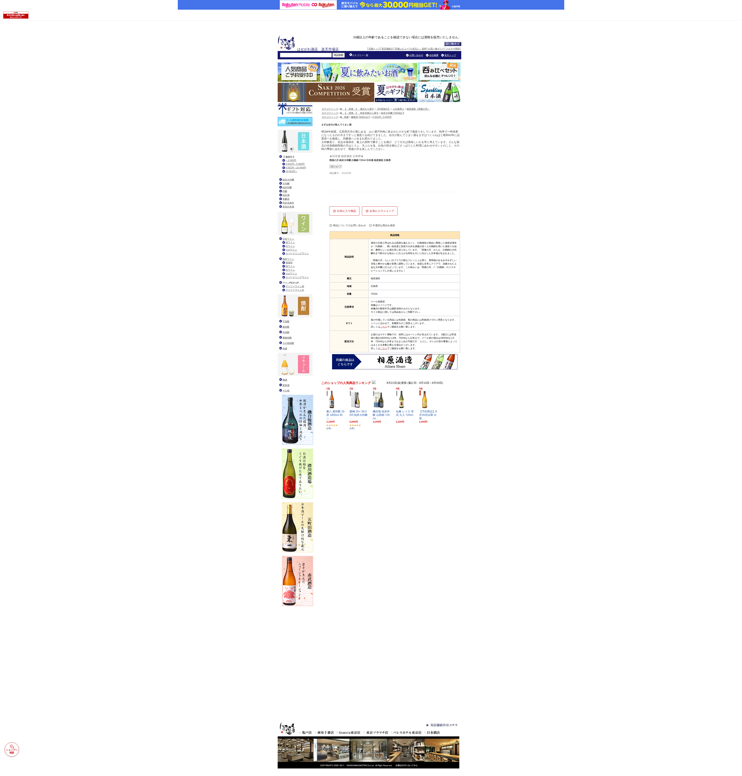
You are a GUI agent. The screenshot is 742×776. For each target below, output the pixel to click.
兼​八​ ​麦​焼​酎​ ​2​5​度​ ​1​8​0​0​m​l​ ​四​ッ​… (335, 415)
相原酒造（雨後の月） (418, 109)
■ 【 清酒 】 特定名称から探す (359, 113)
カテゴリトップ (330, 109)
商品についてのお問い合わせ (349, 225)
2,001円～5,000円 (382, 117)
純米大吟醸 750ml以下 (392, 113)
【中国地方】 (383, 109)
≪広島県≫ (398, 109)
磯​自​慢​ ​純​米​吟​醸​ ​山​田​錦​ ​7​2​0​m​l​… (381, 415)
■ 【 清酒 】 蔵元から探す (357, 109)
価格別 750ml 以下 (360, 117)
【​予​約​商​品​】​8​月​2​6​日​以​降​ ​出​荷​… (428, 415)
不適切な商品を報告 (384, 225)
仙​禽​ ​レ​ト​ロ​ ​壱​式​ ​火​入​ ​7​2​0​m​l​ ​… (405, 415)
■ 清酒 (344, 117)
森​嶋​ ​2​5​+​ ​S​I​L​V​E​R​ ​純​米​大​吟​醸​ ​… (359, 415)
